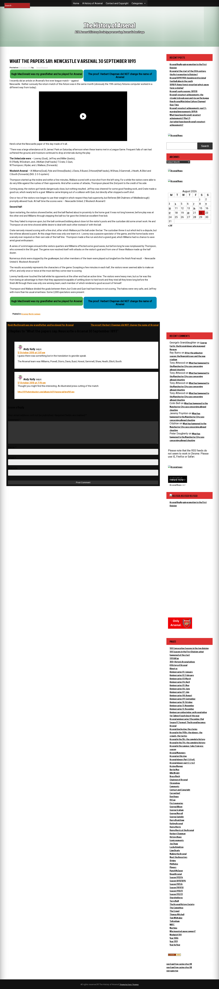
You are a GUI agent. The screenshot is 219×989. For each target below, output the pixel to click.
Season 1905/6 (176, 884)
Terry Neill (174, 900)
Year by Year (175, 944)
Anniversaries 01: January (181, 671)
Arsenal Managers (177, 752)
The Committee (176, 907)
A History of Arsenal (92, 3)
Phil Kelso (174, 863)
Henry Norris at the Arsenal (182, 830)
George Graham (177, 809)
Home (76, 3)
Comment (14, 419)
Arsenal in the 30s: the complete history (187, 739)
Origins (173, 860)
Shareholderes (176, 897)
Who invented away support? (183, 931)
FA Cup (172, 799)
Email (12, 457)
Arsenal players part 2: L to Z (182, 762)
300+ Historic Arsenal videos (182, 661)
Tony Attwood (42, 67)
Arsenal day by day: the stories (183, 729)
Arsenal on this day (178, 756)
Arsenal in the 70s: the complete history (187, 742)
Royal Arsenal (176, 873)
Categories (137, 3)
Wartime (173, 927)
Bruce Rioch (175, 776)
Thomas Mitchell (177, 914)
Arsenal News (176, 484)
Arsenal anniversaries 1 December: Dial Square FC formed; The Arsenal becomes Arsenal (188, 722)
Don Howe (174, 796)
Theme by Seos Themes (129, 984)
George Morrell (176, 813)
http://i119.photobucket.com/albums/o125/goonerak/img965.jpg (46, 391)
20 (188, 212)
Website (12, 468)
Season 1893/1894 (178, 880)
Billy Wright (175, 772)
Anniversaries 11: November (182, 705)
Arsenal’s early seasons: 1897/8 (183, 91)
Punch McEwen (176, 870)
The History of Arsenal (109, 25)
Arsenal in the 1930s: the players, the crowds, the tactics (186, 734)
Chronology (175, 782)
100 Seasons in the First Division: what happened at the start (187, 653)
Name (12, 447)
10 (170, 208)
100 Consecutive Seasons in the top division (189, 648)
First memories (176, 803)
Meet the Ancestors (178, 857)
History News (176, 836)
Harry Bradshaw (177, 820)
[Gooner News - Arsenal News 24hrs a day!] (175, 181)
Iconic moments (177, 840)
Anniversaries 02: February (182, 675)
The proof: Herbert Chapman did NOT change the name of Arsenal (125, 325)
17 (170, 212)
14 (194, 208)
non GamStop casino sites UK (179, 963)
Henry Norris (175, 826)
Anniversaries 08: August (181, 695)
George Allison (176, 806)
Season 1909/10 (177, 887)
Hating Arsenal (176, 823)
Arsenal (24, 314)
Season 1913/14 (176, 877)
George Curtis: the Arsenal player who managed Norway (188, 346)
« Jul (170, 225)
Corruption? (175, 793)
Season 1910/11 (176, 890)
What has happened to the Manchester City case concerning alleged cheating (189, 366)
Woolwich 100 (176, 934)
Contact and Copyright (117, 3)
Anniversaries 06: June (180, 688)
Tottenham (175, 921)
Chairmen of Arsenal (179, 779)
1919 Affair (174, 658)
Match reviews (34, 314)
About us (173, 668)
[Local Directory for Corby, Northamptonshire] (174, 955)
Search (205, 146)
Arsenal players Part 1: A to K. (182, 759)
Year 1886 (174, 937)
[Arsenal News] (175, 135)
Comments (174, 786)
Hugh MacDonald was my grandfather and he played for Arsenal (41, 325)
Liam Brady (175, 850)
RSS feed (194, 495)
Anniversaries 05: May (179, 685)
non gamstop (172, 970)
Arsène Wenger (176, 766)
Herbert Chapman (177, 833)
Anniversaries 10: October (181, 702)
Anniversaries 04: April (180, 681)
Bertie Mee (174, 769)
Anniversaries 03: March (180, 678)
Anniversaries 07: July (179, 692)
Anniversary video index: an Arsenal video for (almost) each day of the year (188, 714)
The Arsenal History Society (182, 904)
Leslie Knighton (176, 846)
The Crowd (174, 910)
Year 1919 (174, 941)
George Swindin (177, 816)
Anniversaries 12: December (182, 708)
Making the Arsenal (178, 853)
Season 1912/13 (176, 894)
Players (173, 867)
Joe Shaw (174, 843)
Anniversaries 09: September (182, 698)
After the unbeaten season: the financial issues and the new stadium (187, 356)
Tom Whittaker (176, 917)
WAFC (172, 924)
